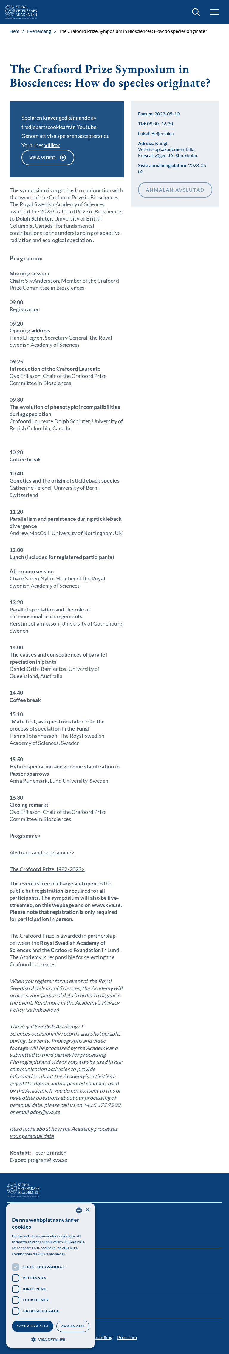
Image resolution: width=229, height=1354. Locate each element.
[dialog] (50, 1275)
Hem (14, 31)
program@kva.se (47, 1159)
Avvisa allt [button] (72, 1326)
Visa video (42, 157)
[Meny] (214, 12)
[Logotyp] (21, 12)
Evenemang (39, 31)
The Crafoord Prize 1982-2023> (47, 869)
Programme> (25, 835)
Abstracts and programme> (42, 852)
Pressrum (127, 1337)
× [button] (87, 1210)
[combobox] (79, 1210)
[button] (50, 1339)
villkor (52, 145)
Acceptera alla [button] (32, 1326)
